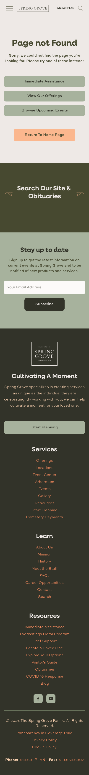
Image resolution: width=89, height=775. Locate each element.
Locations (44, 467)
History (44, 561)
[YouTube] (50, 698)
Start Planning (44, 427)
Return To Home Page (44, 134)
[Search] (80, 8)
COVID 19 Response (44, 676)
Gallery (44, 495)
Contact (44, 589)
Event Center (44, 474)
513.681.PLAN (65, 8)
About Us (44, 547)
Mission (45, 554)
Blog (44, 683)
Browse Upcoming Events (44, 110)
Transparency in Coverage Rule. (44, 732)
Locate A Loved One (44, 647)
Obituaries (44, 669)
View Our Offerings (44, 95)
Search (44, 596)
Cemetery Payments (44, 516)
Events (44, 488)
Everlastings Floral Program (44, 633)
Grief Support (44, 640)
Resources (44, 502)
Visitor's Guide (44, 662)
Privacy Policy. (44, 739)
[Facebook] (38, 698)
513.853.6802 (71, 759)
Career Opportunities (44, 582)
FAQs (44, 575)
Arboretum (44, 481)
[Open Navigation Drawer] (9, 8)
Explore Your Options (44, 654)
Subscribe (44, 303)
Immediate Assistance (45, 81)
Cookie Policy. (44, 746)
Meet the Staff (44, 568)
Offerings (44, 460)
